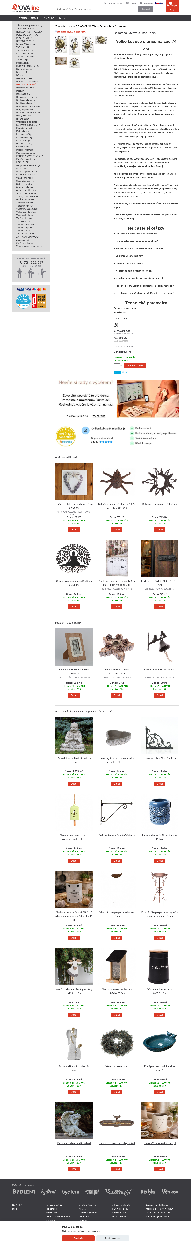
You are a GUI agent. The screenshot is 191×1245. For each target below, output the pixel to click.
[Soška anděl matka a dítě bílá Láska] (74, 1062)
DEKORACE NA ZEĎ (26, 84)
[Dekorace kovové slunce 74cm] (70, 31)
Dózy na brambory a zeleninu (29, 106)
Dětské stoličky (23, 93)
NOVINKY (49, 17)
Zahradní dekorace (25, 224)
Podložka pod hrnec (25, 152)
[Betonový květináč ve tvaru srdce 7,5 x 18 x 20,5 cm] (117, 754)
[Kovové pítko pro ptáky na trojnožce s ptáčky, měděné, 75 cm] (159, 908)
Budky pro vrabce (24, 68)
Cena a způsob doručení (58, 1216)
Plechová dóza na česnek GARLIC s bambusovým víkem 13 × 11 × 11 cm (73, 915)
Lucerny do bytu (23, 140)
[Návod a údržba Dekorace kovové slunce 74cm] (116, 324)
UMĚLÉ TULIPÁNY (25, 199)
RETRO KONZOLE (25, 40)
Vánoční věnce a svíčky (27, 208)
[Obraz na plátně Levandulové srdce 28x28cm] (74, 500)
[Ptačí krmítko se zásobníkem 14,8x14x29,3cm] (117, 985)
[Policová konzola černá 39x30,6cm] (117, 831)
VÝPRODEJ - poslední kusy (29, 25)
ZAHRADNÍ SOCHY (25, 233)
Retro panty (21, 168)
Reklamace (51, 1208)
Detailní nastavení (112, 1238)
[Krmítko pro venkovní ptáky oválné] (117, 1139)
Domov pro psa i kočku (26, 96)
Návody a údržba (54, 1204)
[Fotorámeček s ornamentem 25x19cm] (74, 666)
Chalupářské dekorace (26, 121)
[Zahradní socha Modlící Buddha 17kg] (74, 754)
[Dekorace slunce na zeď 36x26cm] (159, 500)
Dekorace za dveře (25, 87)
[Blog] (62, 18)
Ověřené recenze (87, 1204)
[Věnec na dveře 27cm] (117, 1062)
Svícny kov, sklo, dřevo (26, 190)
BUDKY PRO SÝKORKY (27, 65)
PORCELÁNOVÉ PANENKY (29, 155)
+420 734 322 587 (115, 3)
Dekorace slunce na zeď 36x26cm (159, 504)
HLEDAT (145, 9)
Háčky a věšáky (23, 115)
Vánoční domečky (24, 205)
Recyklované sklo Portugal (28, 165)
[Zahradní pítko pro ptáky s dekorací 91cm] (117, 908)
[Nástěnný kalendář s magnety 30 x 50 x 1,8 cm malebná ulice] (117, 577)
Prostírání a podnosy (25, 159)
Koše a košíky (22, 131)
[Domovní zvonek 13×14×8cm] (159, 666)
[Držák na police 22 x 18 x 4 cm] (159, 754)
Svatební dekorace (25, 187)
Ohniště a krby (22, 146)
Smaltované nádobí (25, 177)
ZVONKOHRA (22, 47)
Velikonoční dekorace (26, 211)
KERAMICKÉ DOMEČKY (28, 124)
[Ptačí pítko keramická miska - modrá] (159, 1062)
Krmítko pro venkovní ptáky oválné (117, 1143)
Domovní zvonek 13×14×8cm (159, 669)
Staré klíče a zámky (25, 180)
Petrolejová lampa (24, 149)
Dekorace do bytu (24, 78)
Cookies (83, 1220)
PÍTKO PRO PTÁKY (25, 53)
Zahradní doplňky (24, 227)
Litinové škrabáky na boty (28, 137)
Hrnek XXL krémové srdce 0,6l (160, 1143)
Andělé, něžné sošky (25, 56)
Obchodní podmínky (89, 1212)
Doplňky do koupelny (26, 100)
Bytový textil (21, 72)
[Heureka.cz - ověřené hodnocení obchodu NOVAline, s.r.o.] (23, 307)
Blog (14, 1208)
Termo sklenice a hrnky (26, 193)
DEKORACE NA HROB (27, 34)
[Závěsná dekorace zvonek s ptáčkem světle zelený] (74, 831)
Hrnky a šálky (22, 118)
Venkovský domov (63, 26)
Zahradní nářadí (23, 230)
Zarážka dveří (22, 239)
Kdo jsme (50, 1220)
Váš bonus (148, 3)
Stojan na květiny (24, 183)
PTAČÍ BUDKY (23, 162)
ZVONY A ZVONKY (25, 50)
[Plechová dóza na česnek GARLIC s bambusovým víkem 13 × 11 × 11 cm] (74, 908)
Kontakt (133, 3)
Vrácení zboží (52, 1212)
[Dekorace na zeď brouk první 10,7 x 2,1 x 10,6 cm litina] (117, 500)
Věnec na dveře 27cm (116, 1066)
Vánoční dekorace (24, 202)
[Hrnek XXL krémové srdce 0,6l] (159, 1139)
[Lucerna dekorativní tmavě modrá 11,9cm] (159, 831)
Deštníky (20, 90)
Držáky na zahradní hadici (28, 112)
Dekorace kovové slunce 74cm (114, 26)
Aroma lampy (22, 59)
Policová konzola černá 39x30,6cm (117, 835)
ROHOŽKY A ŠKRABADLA (29, 31)
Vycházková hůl (23, 221)
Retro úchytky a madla (26, 171)
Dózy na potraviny (24, 109)
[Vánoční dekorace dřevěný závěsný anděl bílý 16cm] (74, 985)
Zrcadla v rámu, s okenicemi (29, 246)
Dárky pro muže (23, 75)
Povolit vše (78, 1238)
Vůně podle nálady (25, 218)
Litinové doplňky (23, 134)
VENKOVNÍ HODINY (26, 28)
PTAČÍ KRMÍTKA (24, 37)
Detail (74, 529)
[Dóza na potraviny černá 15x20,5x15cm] (159, 985)
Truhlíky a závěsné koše (27, 196)
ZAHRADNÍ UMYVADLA (27, 236)
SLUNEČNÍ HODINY (26, 174)
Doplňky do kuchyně (25, 103)
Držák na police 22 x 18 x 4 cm (160, 758)
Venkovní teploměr (24, 215)
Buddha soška (22, 62)
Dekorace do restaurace (27, 81)
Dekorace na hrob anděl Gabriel (74, 1143)
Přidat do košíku (135, 365)
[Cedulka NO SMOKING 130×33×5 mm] (159, 577)
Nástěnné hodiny (24, 143)
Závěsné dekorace (24, 242)
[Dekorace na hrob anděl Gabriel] (74, 1139)
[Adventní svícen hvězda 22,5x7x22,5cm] (117, 666)
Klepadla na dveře (24, 128)
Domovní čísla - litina (25, 44)
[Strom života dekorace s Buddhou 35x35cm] (74, 577)
